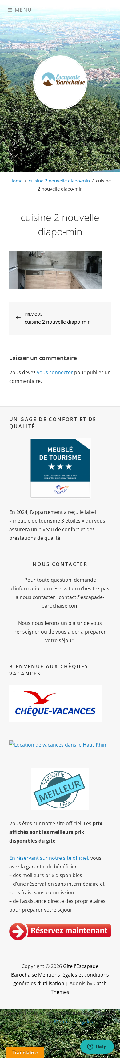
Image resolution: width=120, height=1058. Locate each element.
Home (16, 181)
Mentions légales (73, 1021)
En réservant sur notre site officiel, (49, 858)
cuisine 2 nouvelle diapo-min (59, 181)
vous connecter (55, 372)
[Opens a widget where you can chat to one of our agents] (97, 1047)
